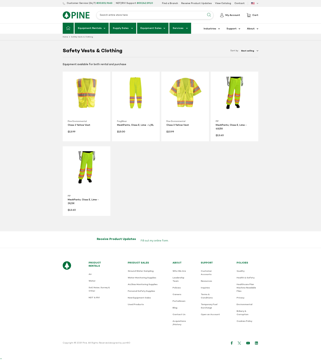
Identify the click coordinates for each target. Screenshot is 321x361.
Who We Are (179, 271)
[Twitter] (239, 343)
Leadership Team (178, 279)
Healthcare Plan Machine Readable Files (246, 288)
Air (90, 274)
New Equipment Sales (139, 297)
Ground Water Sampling (140, 271)
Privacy (240, 297)
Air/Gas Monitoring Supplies (142, 284)
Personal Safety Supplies (141, 291)
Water (92, 281)
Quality (241, 271)
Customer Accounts (206, 273)
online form (161, 241)
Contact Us (179, 314)
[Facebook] (232, 343)
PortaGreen (179, 301)
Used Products (136, 304)
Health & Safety (246, 277)
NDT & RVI (94, 297)
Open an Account (210, 314)
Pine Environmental (77, 121)
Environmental (244, 304)
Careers (177, 294)
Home (65, 37)
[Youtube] (248, 343)
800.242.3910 (145, 3)
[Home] (68, 28)
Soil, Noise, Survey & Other (99, 289)
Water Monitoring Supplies (142, 277)
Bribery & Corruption (242, 313)
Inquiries (205, 287)
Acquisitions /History (179, 323)
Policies (177, 287)
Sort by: (234, 50)
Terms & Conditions (207, 296)
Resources (206, 281)
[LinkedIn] (256, 343)
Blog (175, 307)
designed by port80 (119, 342)
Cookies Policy (244, 321)
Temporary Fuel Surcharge (209, 306)
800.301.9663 (104, 3)
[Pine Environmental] (76, 15)
